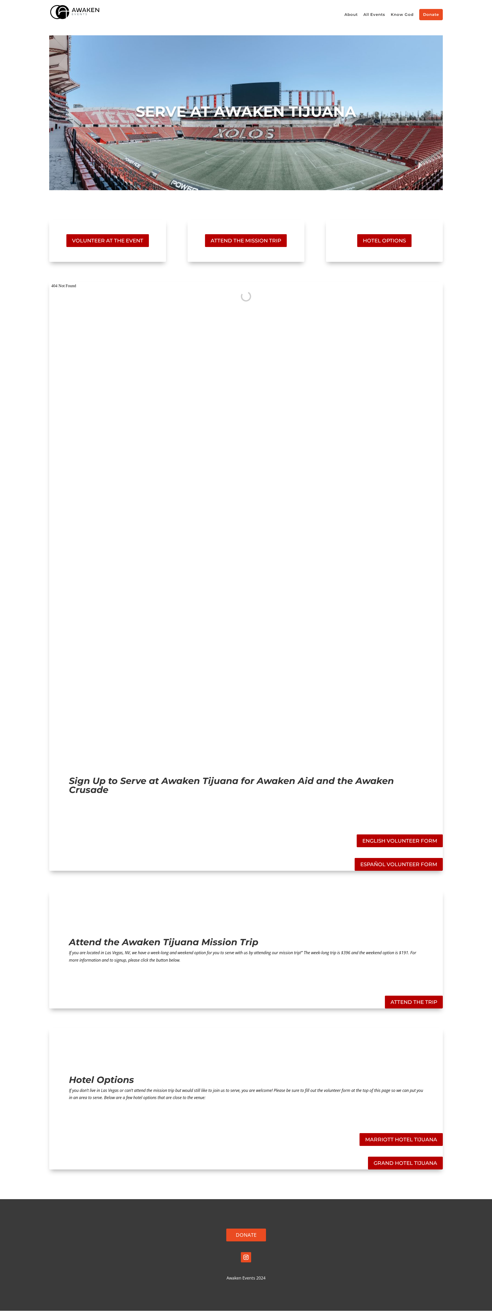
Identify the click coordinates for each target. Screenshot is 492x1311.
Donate (431, 14)
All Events (374, 15)
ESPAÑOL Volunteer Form (398, 864)
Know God (402, 15)
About (351, 15)
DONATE (246, 1234)
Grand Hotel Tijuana (405, 1163)
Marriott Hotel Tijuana (401, 1139)
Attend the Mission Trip (246, 241)
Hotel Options (384, 241)
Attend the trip (414, 1002)
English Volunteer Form (399, 841)
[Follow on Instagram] (246, 1257)
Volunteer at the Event (107, 241)
